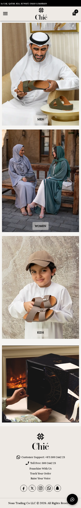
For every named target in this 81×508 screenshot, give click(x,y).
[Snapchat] (57, 488)
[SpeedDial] (72, 499)
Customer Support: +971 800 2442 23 (43, 457)
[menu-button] (5, 13)
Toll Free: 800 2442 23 (43, 463)
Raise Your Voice (41, 478)
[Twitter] (32, 488)
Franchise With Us (40, 468)
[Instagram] (40, 488)
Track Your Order (40, 473)
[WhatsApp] (49, 488)
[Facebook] (23, 488)
